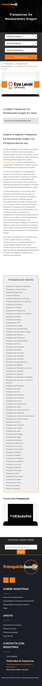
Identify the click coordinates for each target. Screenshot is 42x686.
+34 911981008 (11, 656)
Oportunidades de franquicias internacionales (18, 601)
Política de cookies (9, 629)
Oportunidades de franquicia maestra (16, 604)
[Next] (37, 84)
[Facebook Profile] (12, 580)
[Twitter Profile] (6, 580)
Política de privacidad (10, 632)
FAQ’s (5, 608)
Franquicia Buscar (10, 162)
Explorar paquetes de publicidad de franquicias (19, 666)
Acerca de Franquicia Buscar (13, 597)
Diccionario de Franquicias (12, 625)
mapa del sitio (8, 636)
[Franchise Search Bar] (33, 4)
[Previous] (4, 84)
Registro (21, 552)
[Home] (2, 64)
